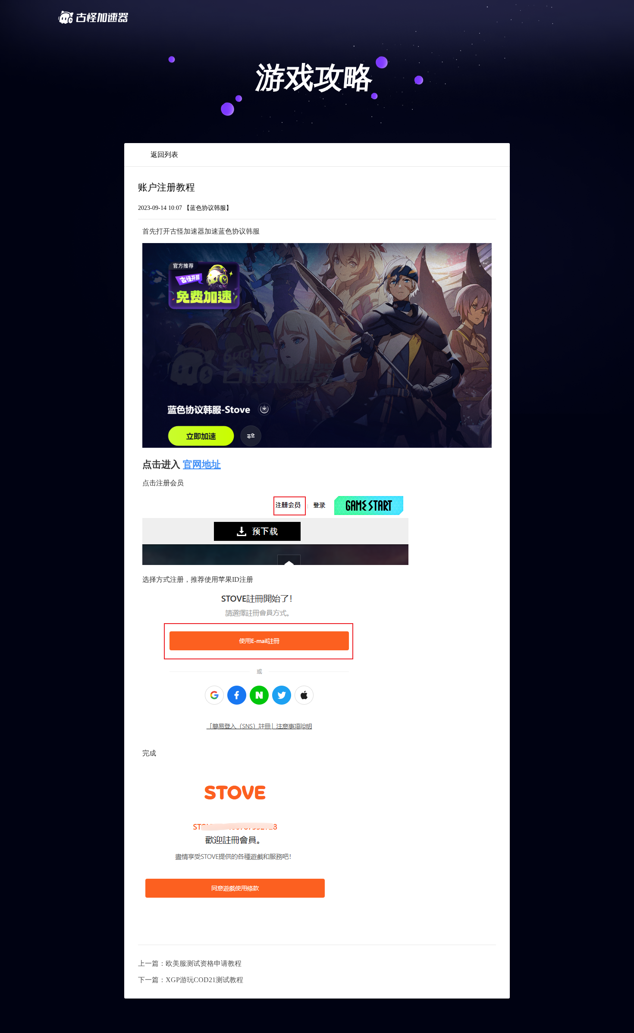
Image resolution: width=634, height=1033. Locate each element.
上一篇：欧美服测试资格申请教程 (190, 963)
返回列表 (164, 154)
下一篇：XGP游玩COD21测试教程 (190, 979)
